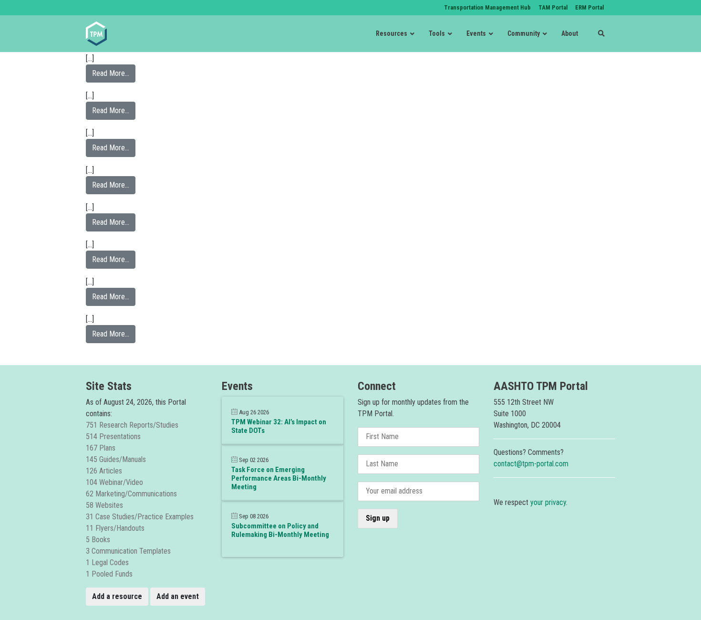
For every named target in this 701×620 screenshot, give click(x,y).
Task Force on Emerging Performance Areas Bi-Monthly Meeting (278, 478)
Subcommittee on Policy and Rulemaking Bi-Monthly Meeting (280, 530)
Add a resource (117, 596)
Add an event (177, 596)
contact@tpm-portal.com (531, 463)
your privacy (548, 502)
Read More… (113, 73)
